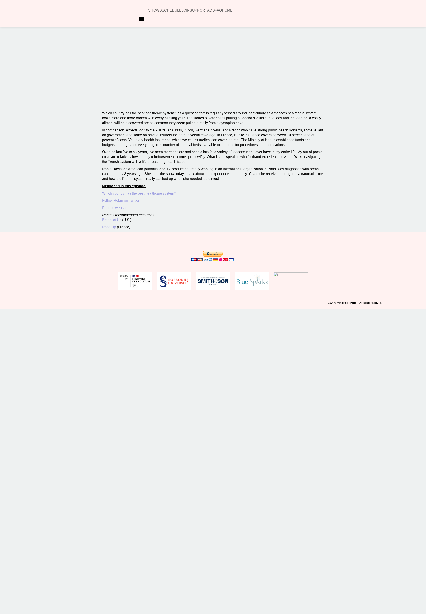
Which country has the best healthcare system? (139, 193)
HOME (227, 10)
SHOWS (155, 10)
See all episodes (214, 92)
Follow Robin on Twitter (121, 200)
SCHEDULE (172, 10)
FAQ (218, 10)
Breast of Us (111, 220)
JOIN (186, 10)
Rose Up (109, 227)
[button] (154, 57)
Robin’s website (114, 208)
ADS (211, 10)
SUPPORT (198, 10)
